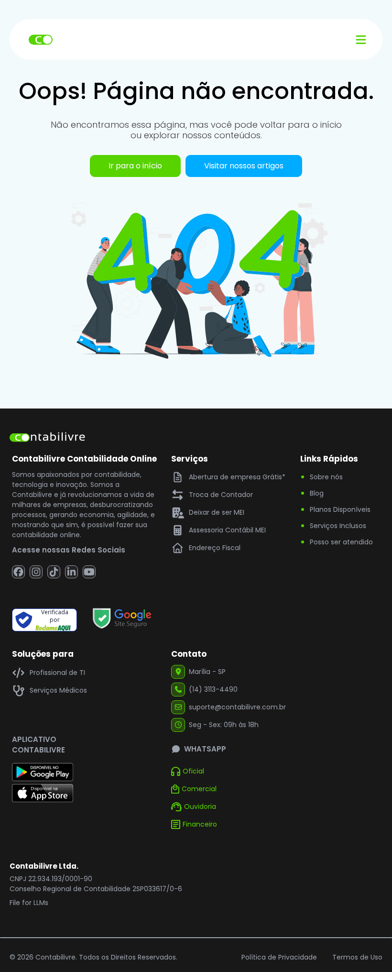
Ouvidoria (200, 806)
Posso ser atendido (341, 542)
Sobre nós (326, 477)
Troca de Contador (221, 494)
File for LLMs (29, 902)
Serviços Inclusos (338, 525)
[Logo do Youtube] (89, 572)
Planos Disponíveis (340, 509)
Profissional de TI (57, 672)
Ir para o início (135, 165)
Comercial (199, 789)
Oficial (193, 771)
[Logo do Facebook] (18, 572)
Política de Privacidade (279, 957)
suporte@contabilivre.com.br (237, 707)
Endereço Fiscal (214, 547)
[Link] (122, 620)
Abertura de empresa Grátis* (237, 477)
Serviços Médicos (58, 690)
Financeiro (200, 824)
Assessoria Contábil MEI (227, 530)
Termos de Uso (357, 957)
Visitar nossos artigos (243, 165)
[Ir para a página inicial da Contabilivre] (47, 438)
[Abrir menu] (361, 39)
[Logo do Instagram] (36, 572)
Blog (317, 493)
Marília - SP (207, 671)
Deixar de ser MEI (216, 512)
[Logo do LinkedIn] (71, 572)
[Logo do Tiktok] (54, 572)
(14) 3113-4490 (213, 689)
